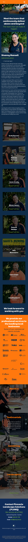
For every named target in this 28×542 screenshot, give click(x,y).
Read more (14, 407)
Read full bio (14, 139)
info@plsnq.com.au (16, 519)
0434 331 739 (16, 517)
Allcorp (23, 528)
